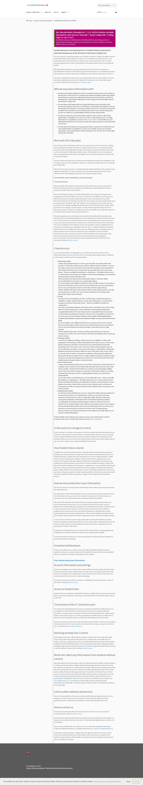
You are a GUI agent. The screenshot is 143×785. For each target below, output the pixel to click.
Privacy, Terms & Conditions (43, 20)
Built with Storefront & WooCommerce (59, 768)
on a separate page (84, 82)
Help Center (74, 582)
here (87, 212)
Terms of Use (91, 120)
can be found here (95, 419)
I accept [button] (136, 781)
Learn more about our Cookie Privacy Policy (107, 781)
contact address (76, 626)
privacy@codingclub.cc (61, 681)
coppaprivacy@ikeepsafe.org (103, 729)
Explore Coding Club (32, 12)
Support (64, 12)
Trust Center (73, 240)
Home (30, 20)
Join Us (56, 12)
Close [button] (128, 781)
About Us (48, 12)
